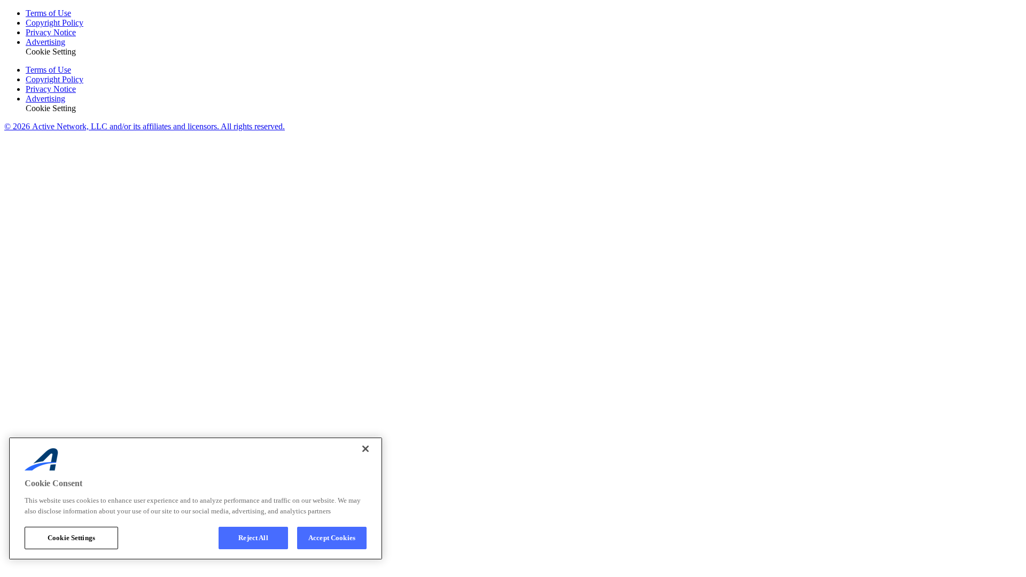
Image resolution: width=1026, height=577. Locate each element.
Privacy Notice (51, 32)
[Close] (365, 449)
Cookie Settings (71, 538)
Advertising (45, 41)
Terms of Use (48, 13)
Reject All (253, 538)
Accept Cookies (331, 538)
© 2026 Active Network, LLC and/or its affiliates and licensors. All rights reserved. (144, 126)
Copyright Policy (54, 22)
